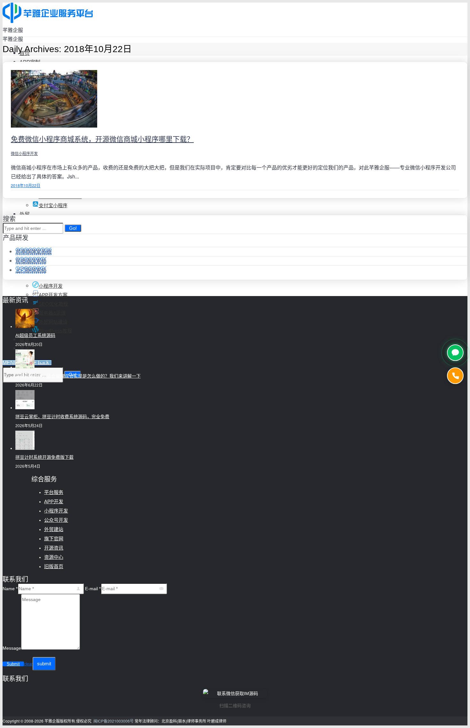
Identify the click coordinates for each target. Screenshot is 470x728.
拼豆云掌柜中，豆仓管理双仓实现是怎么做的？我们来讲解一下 (78, 376)
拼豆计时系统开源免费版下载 (44, 457)
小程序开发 (56, 510)
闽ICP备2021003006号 (113, 721)
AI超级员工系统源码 (35, 335)
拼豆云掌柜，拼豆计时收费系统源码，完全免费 (62, 416)
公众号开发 (56, 520)
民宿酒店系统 (31, 260)
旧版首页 (53, 566)
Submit (13, 663)
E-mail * (93, 588)
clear (28, 664)
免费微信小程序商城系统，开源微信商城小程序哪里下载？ (102, 139)
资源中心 (53, 557)
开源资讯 (53, 548)
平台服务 (53, 492)
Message (12, 648)
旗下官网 (53, 538)
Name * (10, 588)
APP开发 (53, 501)
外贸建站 (53, 529)
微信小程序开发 (24, 153)
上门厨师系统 (31, 270)
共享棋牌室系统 (33, 251)
